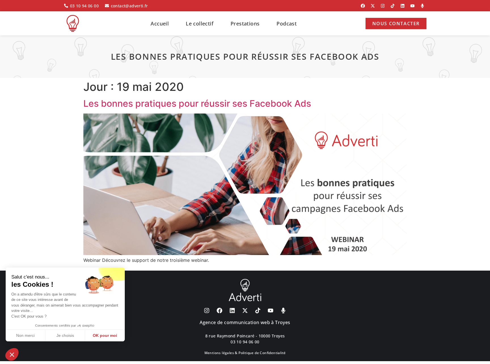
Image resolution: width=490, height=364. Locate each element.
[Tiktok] (392, 5)
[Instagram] (382, 5)
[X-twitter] (372, 5)
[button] (12, 354)
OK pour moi (105, 335)
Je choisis (65, 335)
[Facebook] (362, 5)
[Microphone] (422, 5)
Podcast (286, 23)
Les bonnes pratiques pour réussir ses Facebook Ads (197, 103)
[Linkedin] (402, 5)
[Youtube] (412, 5)
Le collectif (200, 23)
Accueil (160, 23)
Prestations (245, 23)
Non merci (25, 335)
